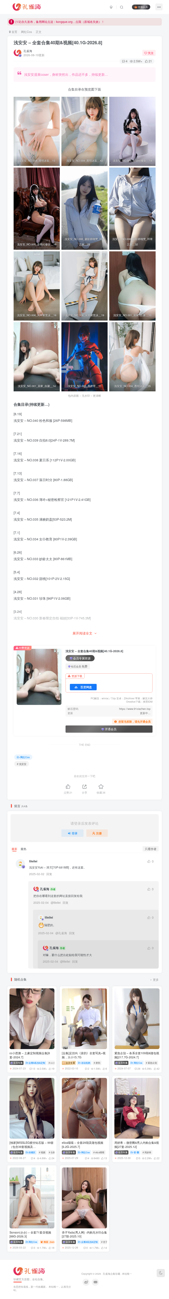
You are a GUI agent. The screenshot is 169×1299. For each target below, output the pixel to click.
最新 (14, 849)
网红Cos (26, 32)
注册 (99, 833)
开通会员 (143, 7)
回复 (49, 874)
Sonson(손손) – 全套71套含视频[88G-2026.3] (30, 1234)
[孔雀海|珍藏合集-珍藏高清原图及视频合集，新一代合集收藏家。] (26, 6)
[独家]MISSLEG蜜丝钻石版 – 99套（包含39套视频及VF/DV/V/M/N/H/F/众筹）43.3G (31, 1146)
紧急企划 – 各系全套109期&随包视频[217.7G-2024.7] (136, 1055)
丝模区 (32, 1152)
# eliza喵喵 (98, 1152)
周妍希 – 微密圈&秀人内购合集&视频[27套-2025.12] (136, 1144)
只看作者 (150, 849)
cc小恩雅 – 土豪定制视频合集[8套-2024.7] (29, 1055)
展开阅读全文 (82, 633)
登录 (74, 833)
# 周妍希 (147, 1152)
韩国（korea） (51, 1241)
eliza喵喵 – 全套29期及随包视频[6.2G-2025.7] (82, 1144)
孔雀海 (27, 51)
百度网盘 (86, 687)
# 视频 (42, 1152)
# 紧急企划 (151, 1062)
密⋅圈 (136, 1152)
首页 (14, 32)
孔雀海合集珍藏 (111, 1273)
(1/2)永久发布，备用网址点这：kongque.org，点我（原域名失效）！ (59, 22)
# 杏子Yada (107, 1241)
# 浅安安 (21, 764)
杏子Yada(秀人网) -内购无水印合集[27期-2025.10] (84, 1234)
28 (138, 1068)
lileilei (33, 861)
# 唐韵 (97, 1062)
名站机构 (85, 1062)
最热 (23, 849)
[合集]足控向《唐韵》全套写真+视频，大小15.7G (84, 1055)
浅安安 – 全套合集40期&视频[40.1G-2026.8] (58, 42)
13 (33, 1068)
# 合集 (52, 1152)
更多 (155, 980)
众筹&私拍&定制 (37, 1062)
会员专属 (17, 1062)
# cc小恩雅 (54, 1062)
